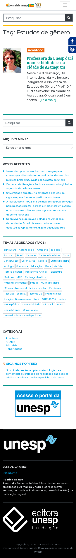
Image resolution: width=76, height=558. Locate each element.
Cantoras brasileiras (49, 255)
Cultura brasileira (60, 260)
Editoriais (11, 345)
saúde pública (11, 304)
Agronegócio (26, 249)
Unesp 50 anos (12, 310)
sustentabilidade (31, 304)
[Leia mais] (48, 100)
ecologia (9, 266)
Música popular (38, 288)
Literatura (56, 271)
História (58, 266)
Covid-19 (43, 260)
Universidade (30, 310)
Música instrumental (15, 288)
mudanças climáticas (15, 282)
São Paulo (48, 304)
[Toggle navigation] (65, 5)
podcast (21, 293)
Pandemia (55, 288)
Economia (22, 266)
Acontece (35, 50)
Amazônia (42, 249)
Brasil (20, 255)
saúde (62, 299)
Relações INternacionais (17, 299)
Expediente (10, 472)
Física (48, 266)
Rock (36, 299)
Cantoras (31, 255)
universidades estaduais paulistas (22, 315)
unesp (60, 304)
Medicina (9, 277)
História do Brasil (13, 271)
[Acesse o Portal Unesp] (38, 403)
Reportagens (14, 348)
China (66, 255)
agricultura (10, 249)
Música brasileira (50, 282)
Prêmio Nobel (53, 293)
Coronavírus (28, 260)
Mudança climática (35, 277)
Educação (36, 266)
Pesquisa (9, 293)
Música (34, 282)
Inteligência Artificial (36, 271)
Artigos (10, 341)
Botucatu (9, 255)
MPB (19, 277)
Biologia (56, 249)
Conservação (11, 260)
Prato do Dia (35, 293)
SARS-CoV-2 (49, 299)
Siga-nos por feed (21, 364)
